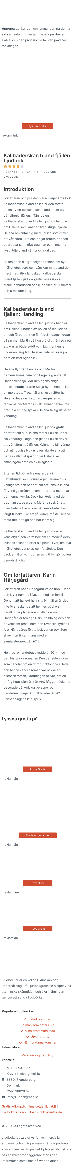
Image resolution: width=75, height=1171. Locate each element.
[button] (37, 126)
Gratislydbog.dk (13, 1106)
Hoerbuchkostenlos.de (45, 1112)
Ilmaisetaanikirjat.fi (42, 1106)
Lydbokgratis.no (14, 1112)
